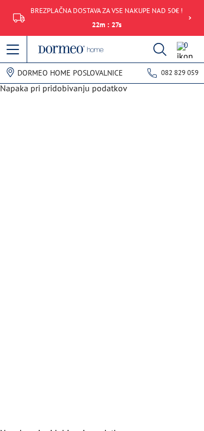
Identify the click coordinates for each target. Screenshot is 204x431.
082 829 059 (180, 72)
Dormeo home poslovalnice (70, 73)
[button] (13, 50)
